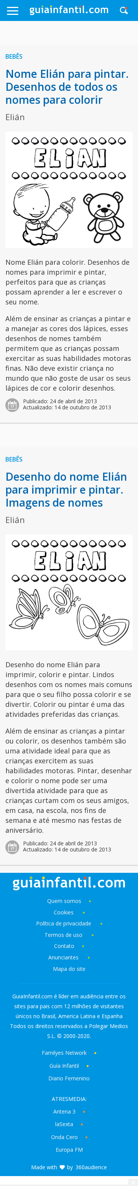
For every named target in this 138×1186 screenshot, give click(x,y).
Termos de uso (63, 934)
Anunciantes (63, 957)
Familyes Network (64, 1052)
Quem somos (64, 900)
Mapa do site (69, 968)
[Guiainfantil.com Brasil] (69, 13)
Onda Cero (64, 1137)
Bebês (14, 56)
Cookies (64, 912)
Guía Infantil (64, 1065)
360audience (91, 1167)
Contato (64, 945)
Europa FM (69, 1149)
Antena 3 (64, 1111)
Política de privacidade (64, 923)
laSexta (64, 1124)
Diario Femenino (69, 1078)
